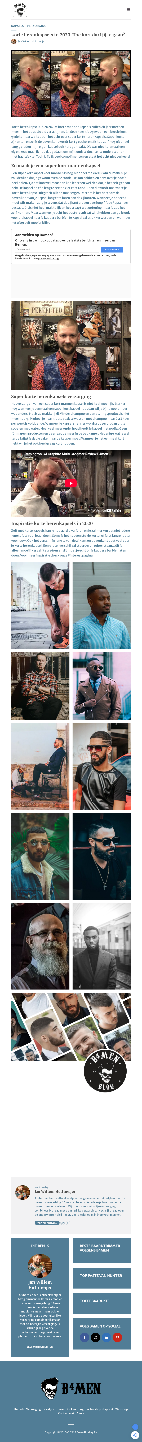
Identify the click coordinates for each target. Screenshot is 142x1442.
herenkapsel (29, 193)
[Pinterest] (117, 1337)
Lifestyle (48, 1409)
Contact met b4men (71, 1413)
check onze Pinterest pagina (72, 555)
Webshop (121, 1409)
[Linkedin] (106, 1337)
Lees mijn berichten (40, 1346)
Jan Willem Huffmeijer (32, 41)
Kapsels (17, 26)
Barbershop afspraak (99, 1409)
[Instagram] (95, 1337)
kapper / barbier (106, 550)
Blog (81, 1409)
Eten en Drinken (66, 1409)
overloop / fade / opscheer (109, 203)
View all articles (47, 1223)
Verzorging (37, 26)
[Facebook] (84, 1337)
